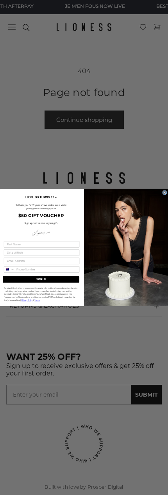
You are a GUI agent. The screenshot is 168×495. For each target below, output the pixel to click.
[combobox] (9, 269)
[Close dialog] (165, 192)
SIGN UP (41, 279)
